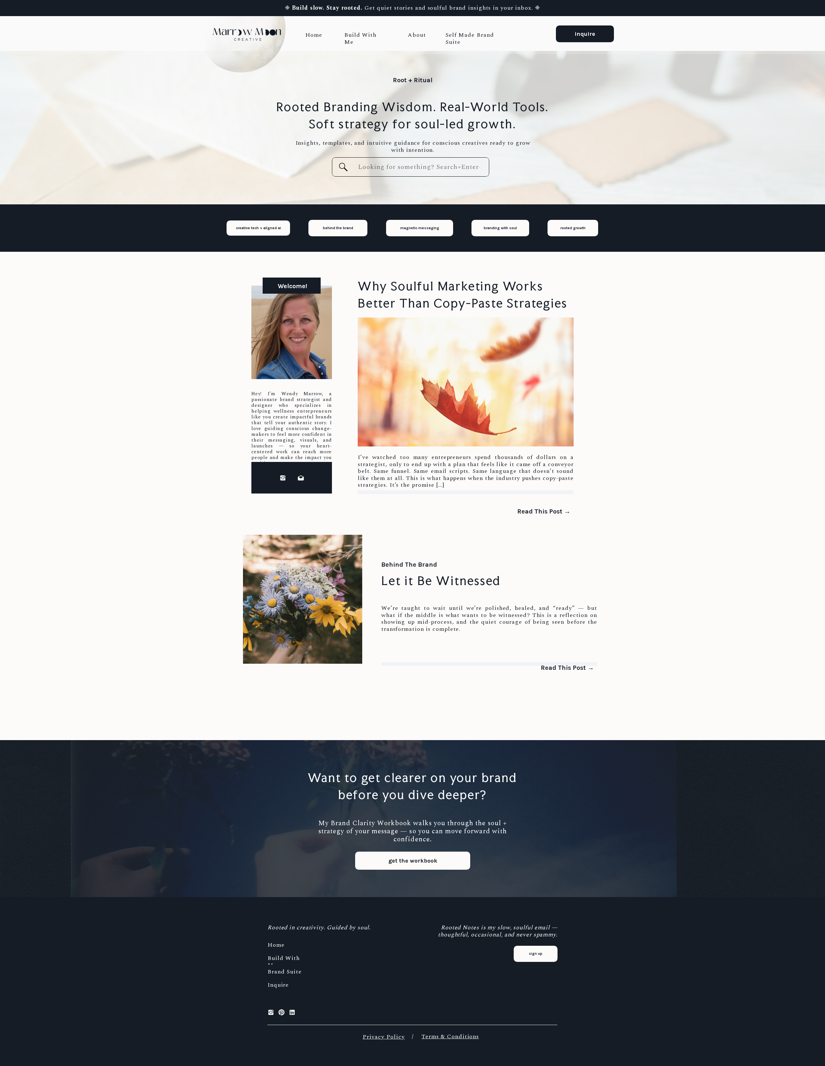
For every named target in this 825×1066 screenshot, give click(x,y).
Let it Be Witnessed (441, 580)
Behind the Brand (409, 564)
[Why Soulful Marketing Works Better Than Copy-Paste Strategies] (466, 382)
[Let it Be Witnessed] (302, 599)
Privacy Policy (384, 1036)
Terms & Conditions (450, 1036)
